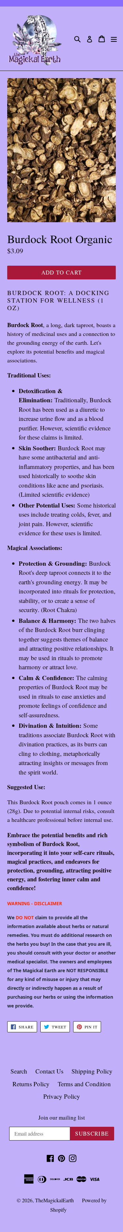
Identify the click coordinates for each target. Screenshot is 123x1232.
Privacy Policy (61, 1096)
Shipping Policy (92, 1071)
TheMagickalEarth (54, 1200)
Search (18, 1071)
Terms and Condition (84, 1084)
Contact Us (49, 1071)
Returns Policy (31, 1084)
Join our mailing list (61, 1117)
